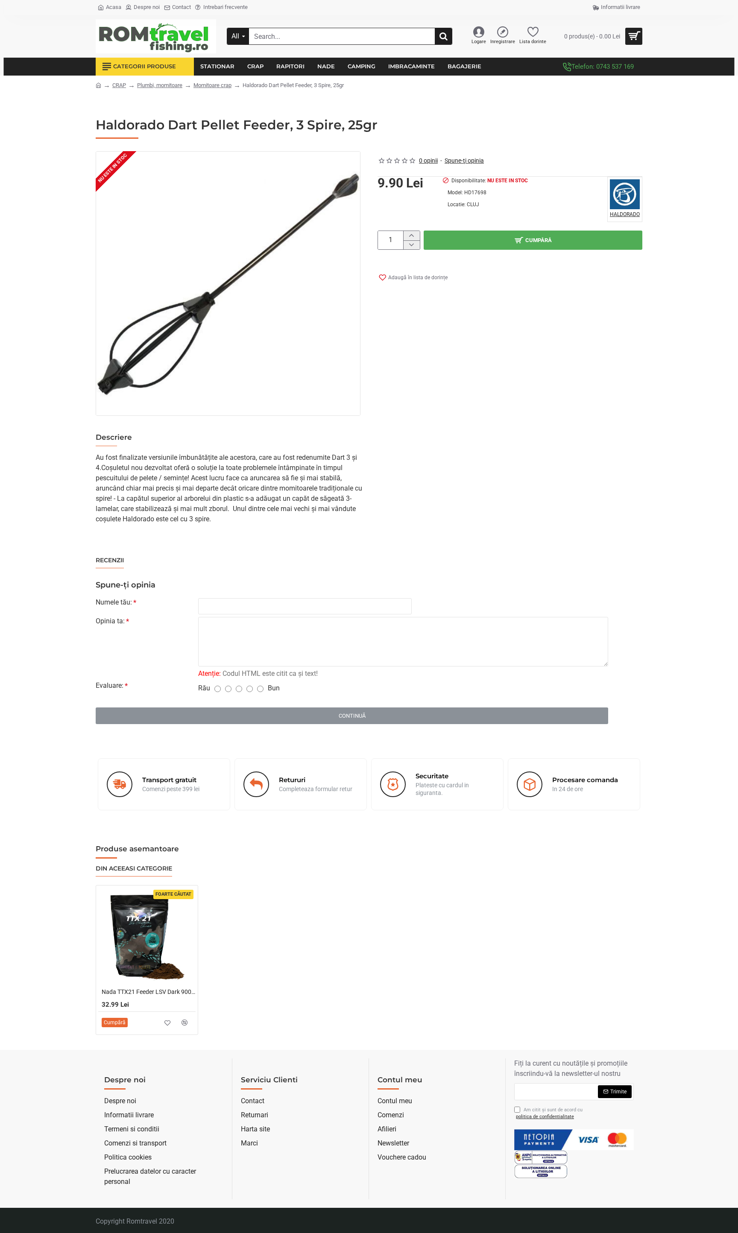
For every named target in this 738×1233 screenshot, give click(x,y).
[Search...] (443, 36)
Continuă (352, 716)
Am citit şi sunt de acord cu (549, 1113)
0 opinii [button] (428, 160)
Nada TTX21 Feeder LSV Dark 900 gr (149, 991)
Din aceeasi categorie (134, 868)
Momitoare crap (212, 85)
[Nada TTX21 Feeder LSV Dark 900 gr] (146, 936)
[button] (413, 277)
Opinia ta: (110, 621)
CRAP (119, 85)
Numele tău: (114, 602)
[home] (98, 85)
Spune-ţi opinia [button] (464, 160)
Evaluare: (109, 685)
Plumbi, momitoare (159, 85)
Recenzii (110, 560)
